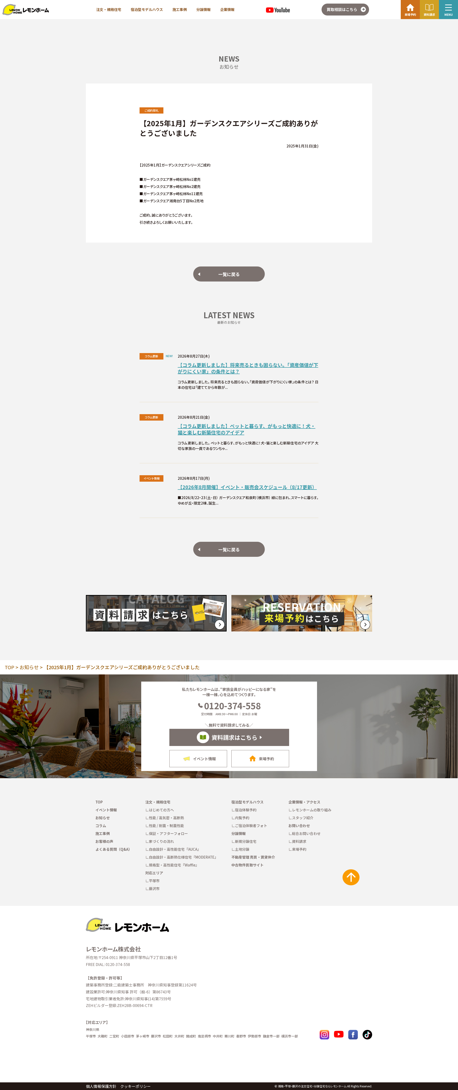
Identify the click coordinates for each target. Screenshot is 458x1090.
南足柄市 (204, 1036)
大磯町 (103, 1036)
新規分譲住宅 (245, 841)
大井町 (179, 1036)
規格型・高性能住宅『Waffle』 (174, 864)
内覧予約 (242, 817)
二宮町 (114, 1036)
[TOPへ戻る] (127, 920)
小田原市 (127, 1036)
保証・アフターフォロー (168, 833)
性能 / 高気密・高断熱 (166, 817)
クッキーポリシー (135, 1086)
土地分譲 (242, 849)
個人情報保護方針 (101, 1086)
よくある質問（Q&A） (113, 849)
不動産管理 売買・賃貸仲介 (253, 857)
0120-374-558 (232, 705)
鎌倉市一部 (271, 1036)
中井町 (218, 1036)
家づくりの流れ (161, 841)
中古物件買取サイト (247, 864)
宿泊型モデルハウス (147, 9)
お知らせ (29, 667)
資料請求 (299, 841)
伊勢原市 (254, 1036)
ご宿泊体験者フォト (251, 825)
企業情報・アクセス (304, 801)
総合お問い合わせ (306, 833)
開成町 (191, 1036)
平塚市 (154, 880)
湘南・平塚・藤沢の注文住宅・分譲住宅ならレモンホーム (312, 1086)
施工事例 (179, 9)
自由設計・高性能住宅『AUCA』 (175, 849)
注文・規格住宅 (108, 9)
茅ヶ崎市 (142, 1036)
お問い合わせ (299, 825)
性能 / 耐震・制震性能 (166, 825)
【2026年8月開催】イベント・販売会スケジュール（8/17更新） (247, 487)
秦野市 (241, 1036)
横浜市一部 (289, 1036)
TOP (9, 667)
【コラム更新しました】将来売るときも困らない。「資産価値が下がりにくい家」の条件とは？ (248, 368)
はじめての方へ (161, 809)
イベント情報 (106, 809)
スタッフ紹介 (302, 817)
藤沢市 (154, 888)
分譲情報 (203, 9)
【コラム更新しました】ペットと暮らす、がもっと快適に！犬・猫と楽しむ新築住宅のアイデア (246, 429)
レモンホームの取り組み (311, 809)
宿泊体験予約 (245, 809)
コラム (100, 825)
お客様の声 (104, 841)
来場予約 (299, 849)
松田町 (168, 1036)
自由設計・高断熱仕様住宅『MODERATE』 (183, 857)
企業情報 (227, 9)
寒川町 (229, 1036)
